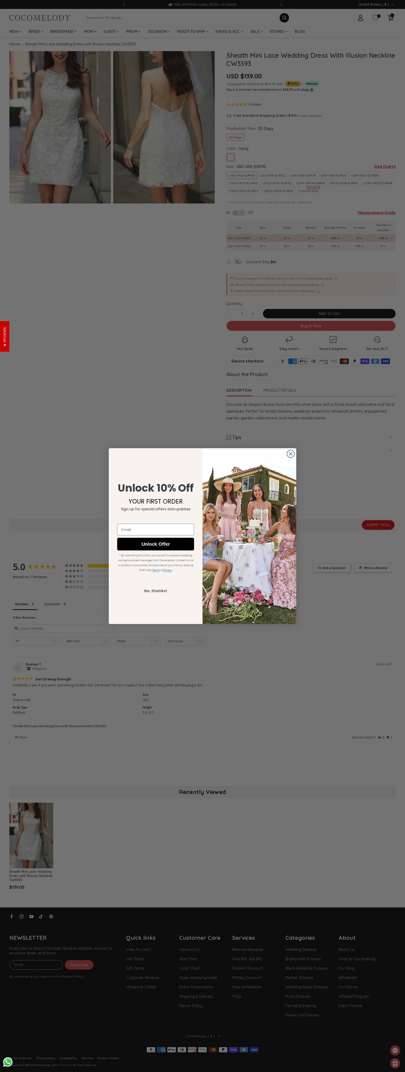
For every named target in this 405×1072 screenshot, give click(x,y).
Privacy (167, 570)
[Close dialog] (290, 454)
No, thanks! (155, 591)
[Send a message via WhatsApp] (7, 1062)
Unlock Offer (156, 544)
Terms (156, 570)
